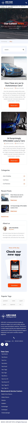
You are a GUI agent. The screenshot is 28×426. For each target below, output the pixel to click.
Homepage (4, 41)
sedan (13, 300)
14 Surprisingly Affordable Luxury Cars (14, 139)
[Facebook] (2, 344)
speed (20, 300)
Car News (6, 180)
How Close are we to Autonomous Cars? (14, 84)
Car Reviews (6, 183)
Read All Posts (4, 216)
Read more (14, 105)
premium (5, 300)
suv (20, 304)
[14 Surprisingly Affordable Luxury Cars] (14, 123)
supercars (12, 304)
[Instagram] (6, 344)
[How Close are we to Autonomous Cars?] (14, 68)
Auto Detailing (7, 176)
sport (4, 304)
